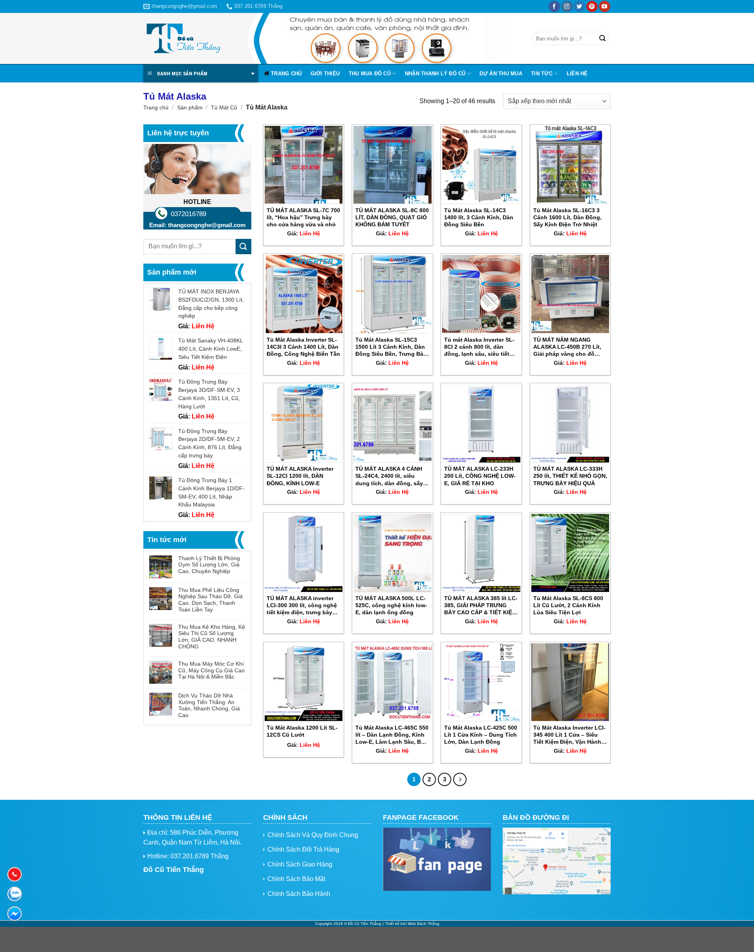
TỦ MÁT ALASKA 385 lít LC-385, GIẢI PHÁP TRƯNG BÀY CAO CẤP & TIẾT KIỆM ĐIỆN (481, 605)
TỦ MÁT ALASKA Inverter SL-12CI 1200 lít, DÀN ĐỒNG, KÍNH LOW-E (300, 476)
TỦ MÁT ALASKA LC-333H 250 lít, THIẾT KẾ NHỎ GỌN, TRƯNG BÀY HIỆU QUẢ (570, 476)
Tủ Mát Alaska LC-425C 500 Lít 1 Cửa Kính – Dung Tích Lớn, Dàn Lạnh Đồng (480, 734)
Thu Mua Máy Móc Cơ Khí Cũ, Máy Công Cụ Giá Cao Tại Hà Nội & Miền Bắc (211, 670)
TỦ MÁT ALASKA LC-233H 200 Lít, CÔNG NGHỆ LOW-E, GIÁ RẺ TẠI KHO (480, 476)
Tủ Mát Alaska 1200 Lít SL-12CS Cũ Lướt (302, 731)
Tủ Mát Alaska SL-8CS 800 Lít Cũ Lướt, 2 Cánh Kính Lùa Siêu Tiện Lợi (568, 605)
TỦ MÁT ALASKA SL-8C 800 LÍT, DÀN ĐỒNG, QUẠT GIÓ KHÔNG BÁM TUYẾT (392, 217)
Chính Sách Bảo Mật (296, 879)
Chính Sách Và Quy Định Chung (312, 835)
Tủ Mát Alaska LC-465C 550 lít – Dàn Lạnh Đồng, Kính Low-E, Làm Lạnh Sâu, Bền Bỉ (391, 735)
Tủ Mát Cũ (224, 107)
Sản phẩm (190, 107)
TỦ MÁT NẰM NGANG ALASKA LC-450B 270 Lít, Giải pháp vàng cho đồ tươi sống (567, 347)
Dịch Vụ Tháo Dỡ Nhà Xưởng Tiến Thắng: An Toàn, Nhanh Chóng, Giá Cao (209, 705)
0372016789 (188, 214)
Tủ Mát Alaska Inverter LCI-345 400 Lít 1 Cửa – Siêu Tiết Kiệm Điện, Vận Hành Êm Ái (569, 735)
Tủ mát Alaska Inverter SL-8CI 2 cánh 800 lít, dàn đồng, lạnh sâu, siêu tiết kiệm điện (479, 347)
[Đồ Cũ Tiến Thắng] (182, 38)
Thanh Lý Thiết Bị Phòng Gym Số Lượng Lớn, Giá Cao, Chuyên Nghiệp (209, 565)
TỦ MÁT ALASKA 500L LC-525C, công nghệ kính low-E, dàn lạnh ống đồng (391, 605)
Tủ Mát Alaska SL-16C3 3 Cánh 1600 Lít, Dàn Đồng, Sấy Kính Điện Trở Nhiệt (567, 217)
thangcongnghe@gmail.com (206, 225)
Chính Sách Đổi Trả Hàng (303, 849)
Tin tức (542, 73)
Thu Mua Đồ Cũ (370, 73)
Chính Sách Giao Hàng (299, 864)
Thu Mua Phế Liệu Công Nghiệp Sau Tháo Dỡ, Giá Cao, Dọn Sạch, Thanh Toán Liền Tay (210, 600)
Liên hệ (577, 73)
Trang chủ (286, 73)
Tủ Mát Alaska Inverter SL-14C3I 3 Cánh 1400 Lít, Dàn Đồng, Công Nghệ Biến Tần (303, 347)
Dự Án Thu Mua (500, 73)
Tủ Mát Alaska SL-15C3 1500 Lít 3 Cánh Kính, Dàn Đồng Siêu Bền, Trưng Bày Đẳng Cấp (390, 347)
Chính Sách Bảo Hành (298, 893)
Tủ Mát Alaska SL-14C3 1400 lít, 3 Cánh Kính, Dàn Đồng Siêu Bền (478, 217)
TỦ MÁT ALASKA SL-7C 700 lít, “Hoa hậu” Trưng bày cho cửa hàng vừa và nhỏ (303, 217)
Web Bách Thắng (423, 923)
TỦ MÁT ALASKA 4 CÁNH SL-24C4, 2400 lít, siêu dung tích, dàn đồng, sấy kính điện (389, 476)
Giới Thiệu (325, 73)
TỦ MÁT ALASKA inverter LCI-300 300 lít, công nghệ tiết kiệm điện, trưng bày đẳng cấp (302, 605)
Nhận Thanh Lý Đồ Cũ (435, 73)
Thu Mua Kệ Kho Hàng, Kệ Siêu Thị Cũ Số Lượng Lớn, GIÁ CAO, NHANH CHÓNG (211, 637)
